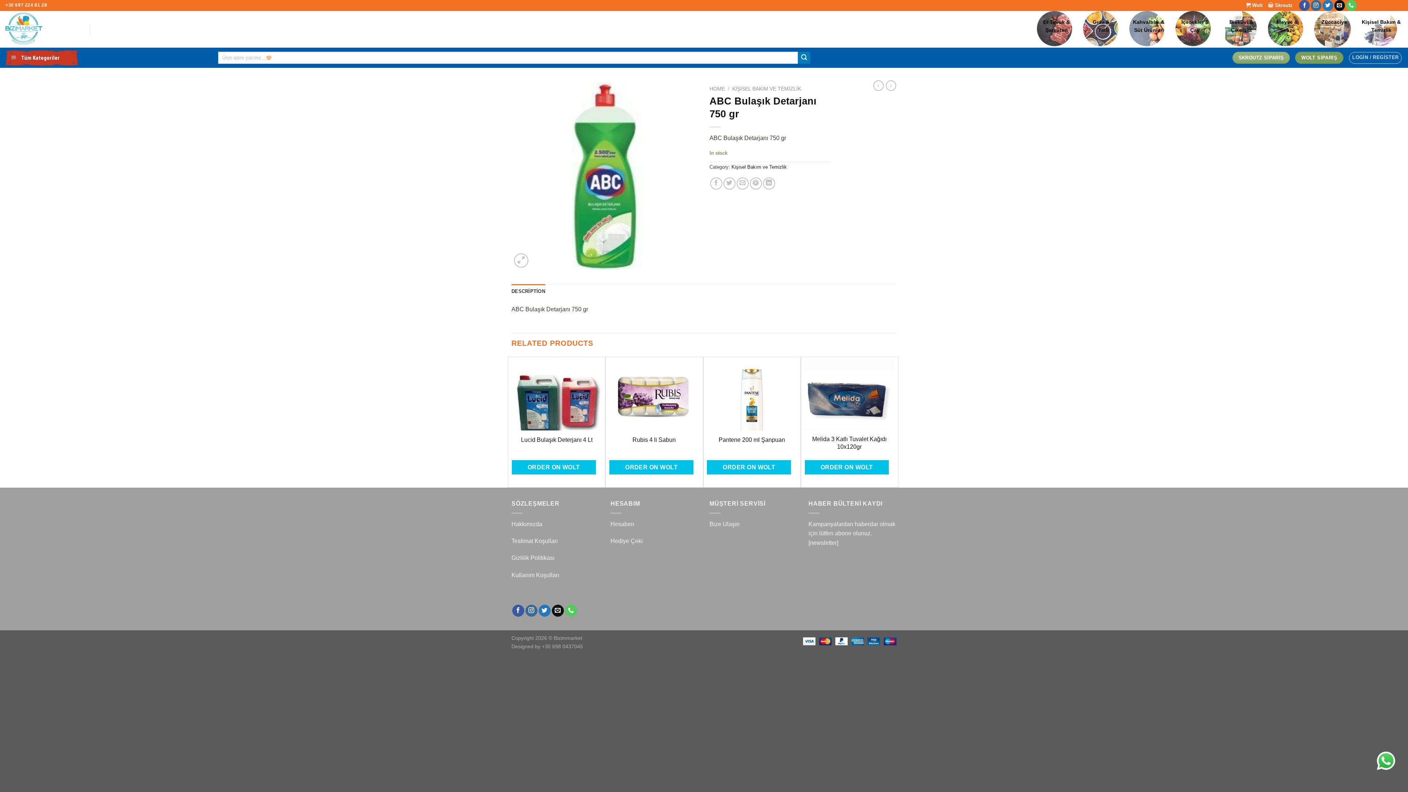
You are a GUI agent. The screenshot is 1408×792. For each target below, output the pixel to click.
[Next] (894, 421)
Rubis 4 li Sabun (654, 440)
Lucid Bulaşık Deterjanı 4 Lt (557, 440)
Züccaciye (1334, 22)
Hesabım (622, 524)
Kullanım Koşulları (535, 575)
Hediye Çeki (626, 541)
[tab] (528, 291)
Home (717, 89)
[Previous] (511, 421)
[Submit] (804, 58)
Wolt (1256, 5)
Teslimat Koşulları (534, 541)
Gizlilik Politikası (532, 558)
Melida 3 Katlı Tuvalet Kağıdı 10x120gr (849, 443)
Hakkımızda (526, 524)
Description (528, 291)
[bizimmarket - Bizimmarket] (42, 29)
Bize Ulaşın (725, 524)
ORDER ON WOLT (554, 467)
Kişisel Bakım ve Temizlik (766, 89)
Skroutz (1282, 5)
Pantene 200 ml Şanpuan (752, 440)
